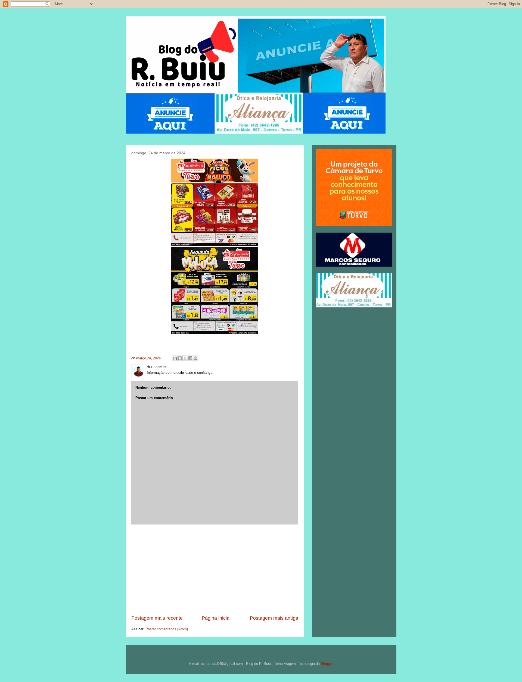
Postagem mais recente (157, 618)
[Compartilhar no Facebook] (190, 358)
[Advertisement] (214, 570)
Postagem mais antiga (274, 618)
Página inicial (216, 618)
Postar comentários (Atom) (166, 629)
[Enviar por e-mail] (175, 358)
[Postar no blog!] (180, 358)
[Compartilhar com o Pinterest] (195, 358)
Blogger (327, 664)
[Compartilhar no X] (185, 358)
